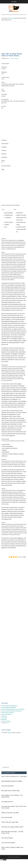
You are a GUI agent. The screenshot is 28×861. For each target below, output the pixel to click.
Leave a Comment (14, 58)
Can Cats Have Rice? (7, 786)
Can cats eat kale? (6, 817)
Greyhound (4, 716)
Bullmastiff (3, 719)
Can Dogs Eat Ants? (7, 801)
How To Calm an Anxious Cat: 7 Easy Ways (14, 776)
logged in (9, 732)
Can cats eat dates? (7, 838)
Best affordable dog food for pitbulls (11, 781)
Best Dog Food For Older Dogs (10, 790)
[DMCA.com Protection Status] (3, 860)
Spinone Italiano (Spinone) (7, 712)
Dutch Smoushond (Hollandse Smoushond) (11, 711)
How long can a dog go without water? (12, 827)
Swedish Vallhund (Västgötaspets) (9, 705)
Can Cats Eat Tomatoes (8, 842)
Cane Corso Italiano (6, 721)
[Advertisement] (14, 38)
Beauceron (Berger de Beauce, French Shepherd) (12, 709)
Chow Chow (4, 717)
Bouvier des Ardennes (6, 714)
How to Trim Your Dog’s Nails (9, 822)
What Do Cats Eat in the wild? (10, 812)
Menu (15, 1)
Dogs (8, 722)
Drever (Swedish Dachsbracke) (8, 707)
